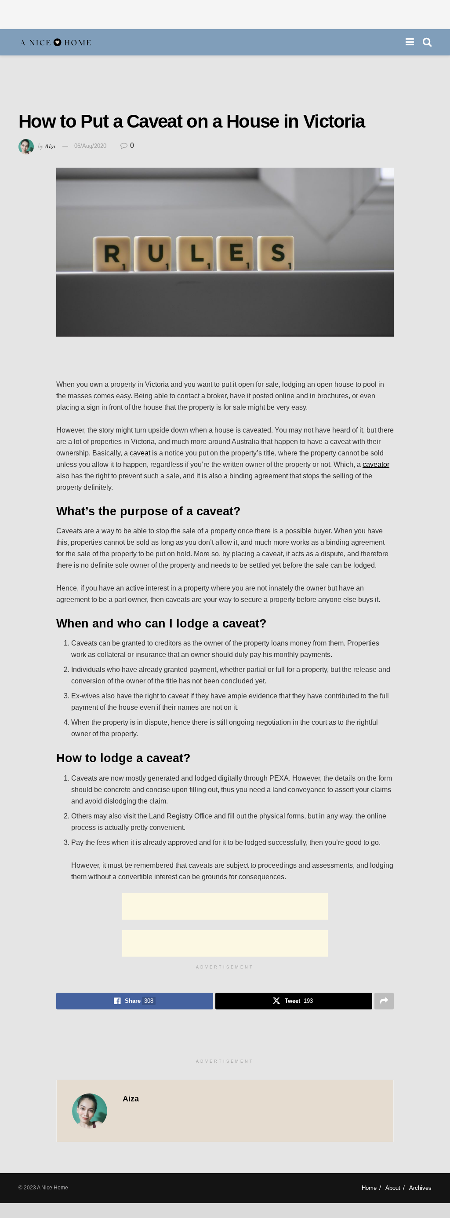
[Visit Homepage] (55, 42)
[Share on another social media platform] (384, 1001)
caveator (376, 464)
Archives (420, 1188)
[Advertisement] (225, 13)
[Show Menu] (410, 42)
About (392, 1188)
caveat (140, 453)
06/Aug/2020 (90, 146)
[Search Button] (427, 42)
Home (369, 1188)
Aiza (50, 145)
